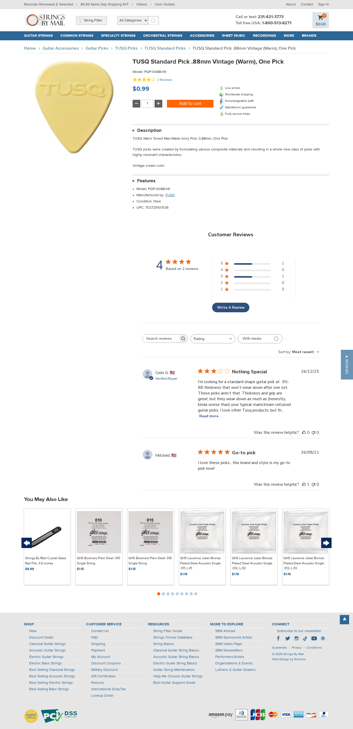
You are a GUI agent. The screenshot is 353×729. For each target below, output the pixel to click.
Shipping (98, 644)
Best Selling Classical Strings (52, 670)
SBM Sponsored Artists (233, 637)
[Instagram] (296, 639)
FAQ (94, 637)
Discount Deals (41, 637)
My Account (100, 657)
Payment (98, 650)
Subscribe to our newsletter (299, 631)
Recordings (264, 35)
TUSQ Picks (126, 48)
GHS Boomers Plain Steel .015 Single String (150, 561)
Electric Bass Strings (45, 663)
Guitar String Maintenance (174, 670)
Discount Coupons (106, 663)
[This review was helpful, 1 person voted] (304, 484)
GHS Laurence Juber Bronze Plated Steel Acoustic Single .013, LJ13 (303, 563)
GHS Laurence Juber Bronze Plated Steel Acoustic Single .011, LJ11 (200, 563)
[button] (347, 364)
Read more (208, 416)
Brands (309, 35)
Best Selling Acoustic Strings (52, 676)
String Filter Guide (167, 631)
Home (30, 48)
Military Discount (104, 670)
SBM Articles (225, 631)
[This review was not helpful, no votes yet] (313, 432)
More (289, 35)
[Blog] (323, 639)
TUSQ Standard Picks (165, 48)
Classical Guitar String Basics (176, 650)
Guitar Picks (97, 48)
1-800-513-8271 (276, 23)
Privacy (297, 647)
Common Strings (76, 35)
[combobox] (212, 338)
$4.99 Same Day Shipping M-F (105, 4)
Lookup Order (102, 695)
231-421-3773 (270, 17)
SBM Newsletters (229, 650)
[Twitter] (287, 639)
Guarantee (279, 647)
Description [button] (149, 130)
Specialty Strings (118, 35)
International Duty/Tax (108, 689)
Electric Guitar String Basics (175, 663)
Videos (141, 4)
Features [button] (146, 181)
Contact (307, 4)
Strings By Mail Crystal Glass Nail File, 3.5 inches (45, 561)
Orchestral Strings (162, 35)
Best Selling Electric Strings (51, 683)
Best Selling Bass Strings (49, 689)
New (32, 631)
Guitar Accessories (61, 48)
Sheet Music (233, 35)
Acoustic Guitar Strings (47, 650)
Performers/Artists (229, 657)
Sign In (323, 4)
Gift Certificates (103, 676)
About (291, 4)
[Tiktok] (305, 639)
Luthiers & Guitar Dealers (235, 670)
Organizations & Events (234, 663)
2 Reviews (164, 80)
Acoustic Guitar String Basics (176, 657)
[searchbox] (160, 339)
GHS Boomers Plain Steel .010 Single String (98, 561)
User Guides (165, 4)
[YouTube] (314, 639)
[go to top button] (344, 619)
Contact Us (100, 631)
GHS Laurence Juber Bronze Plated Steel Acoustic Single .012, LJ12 (252, 563)
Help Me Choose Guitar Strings (178, 676)
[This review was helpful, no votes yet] (304, 432)
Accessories (202, 35)
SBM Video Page (228, 644)
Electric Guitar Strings (46, 657)
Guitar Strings (38, 35)
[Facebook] (279, 639)
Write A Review (231, 307)
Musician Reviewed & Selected (48, 4)
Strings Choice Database (173, 637)
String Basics (163, 644)
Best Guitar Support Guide (174, 683)
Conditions (314, 647)
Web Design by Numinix (289, 659)
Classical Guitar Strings (47, 644)
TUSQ (170, 195)
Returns (97, 683)
